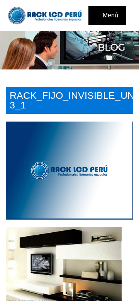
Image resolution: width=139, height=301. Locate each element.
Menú (109, 15)
